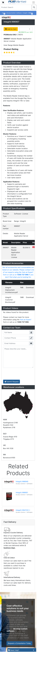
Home (3, 13)
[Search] (34, 7)
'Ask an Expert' (25, 358)
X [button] (33, 650)
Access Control (11, 13)
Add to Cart (11, 68)
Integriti (25, 13)
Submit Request (12, 420)
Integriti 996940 (22, 520)
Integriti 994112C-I (23, 549)
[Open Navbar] (33, 2)
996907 (30, 13)
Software (19, 13)
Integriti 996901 (22, 531)
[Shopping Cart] (3, 2)
